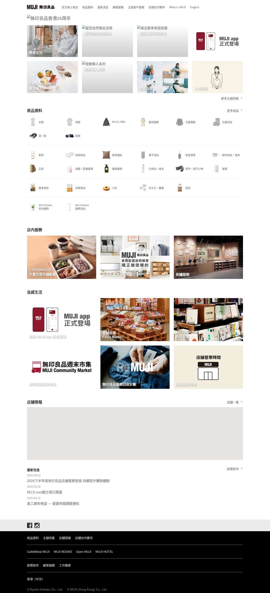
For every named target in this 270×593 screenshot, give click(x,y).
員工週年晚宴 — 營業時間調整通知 (53, 503)
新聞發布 (233, 469)
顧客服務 (118, 7)
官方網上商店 (70, 7)
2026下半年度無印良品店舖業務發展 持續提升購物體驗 (68, 481)
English (194, 7)
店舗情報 (65, 538)
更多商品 (233, 110)
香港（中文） (36, 579)
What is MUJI (177, 7)
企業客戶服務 (136, 7)
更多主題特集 (230, 98)
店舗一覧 (233, 402)
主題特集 (49, 538)
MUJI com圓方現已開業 (44, 492)
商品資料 (87, 7)
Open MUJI (83, 551)
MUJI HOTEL (104, 551)
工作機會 (65, 565)
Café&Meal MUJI (38, 551)
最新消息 (102, 7)
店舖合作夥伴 (156, 7)
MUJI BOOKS (63, 551)
